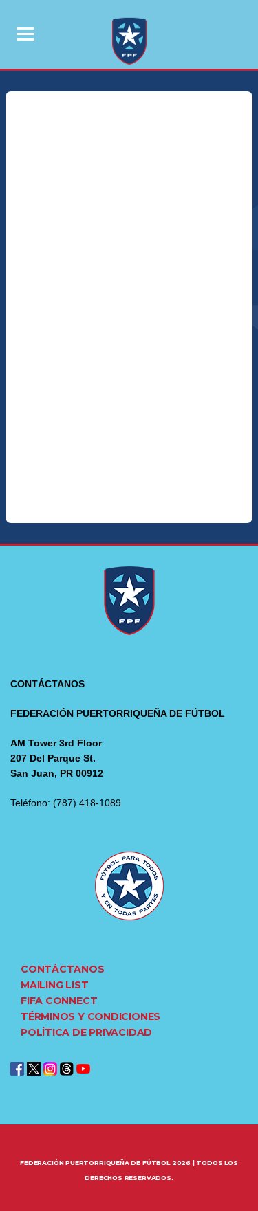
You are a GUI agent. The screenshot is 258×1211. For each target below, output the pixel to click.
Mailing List (54, 985)
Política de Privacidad (86, 1032)
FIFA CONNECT (59, 1001)
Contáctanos (63, 969)
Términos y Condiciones (90, 1016)
